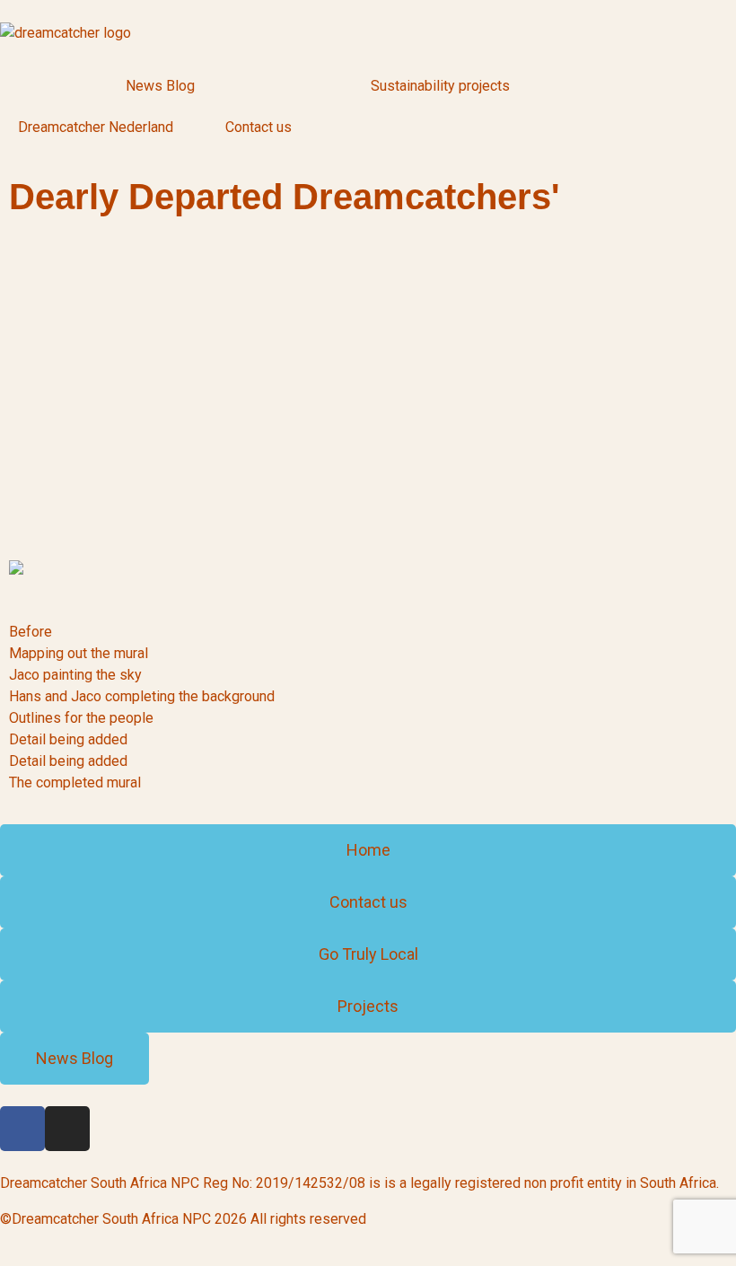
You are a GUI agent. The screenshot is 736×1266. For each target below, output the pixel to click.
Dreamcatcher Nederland (95, 127)
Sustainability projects (440, 85)
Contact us (258, 127)
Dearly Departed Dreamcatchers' (284, 196)
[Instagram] (67, 1128)
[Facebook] (22, 1128)
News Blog (160, 85)
